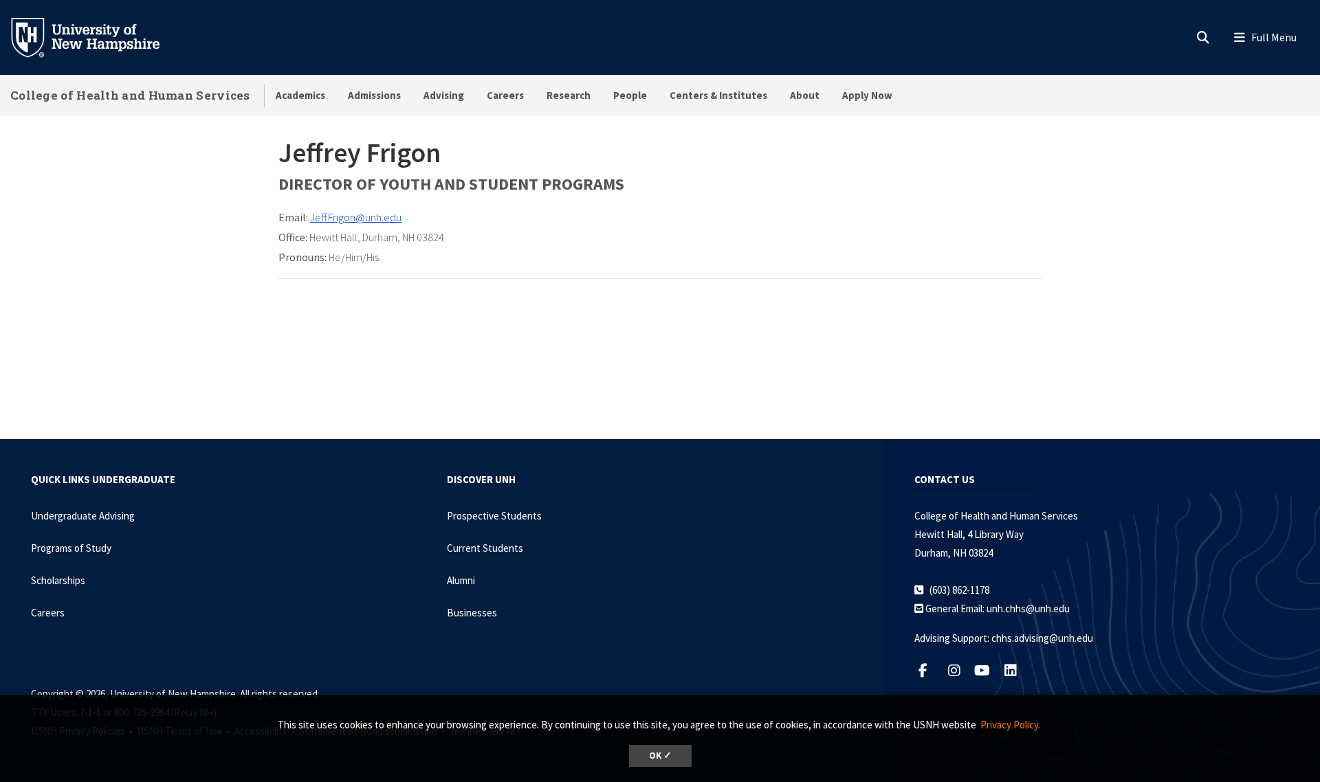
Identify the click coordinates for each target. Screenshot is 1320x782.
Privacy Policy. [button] (1010, 724)
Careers (505, 95)
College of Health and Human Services (130, 95)
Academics (300, 95)
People (630, 95)
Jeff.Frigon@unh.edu (356, 217)
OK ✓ (660, 755)
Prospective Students (494, 515)
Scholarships (58, 580)
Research (569, 95)
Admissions (374, 95)
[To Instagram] (959, 670)
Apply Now (867, 95)
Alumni (461, 580)
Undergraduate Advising (83, 515)
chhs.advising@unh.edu (1042, 638)
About (805, 95)
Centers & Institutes (718, 95)
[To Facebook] (929, 670)
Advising (444, 95)
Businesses (472, 612)
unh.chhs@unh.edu (1028, 608)
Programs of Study (71, 548)
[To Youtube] (988, 670)
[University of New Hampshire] (96, 36)
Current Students (485, 548)
